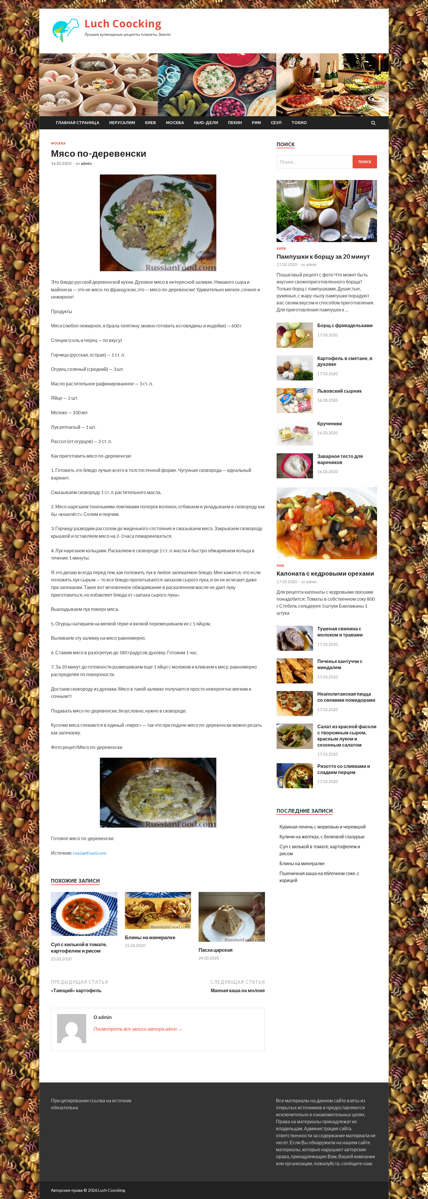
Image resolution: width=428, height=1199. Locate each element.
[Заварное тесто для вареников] (295, 476)
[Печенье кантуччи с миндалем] (295, 681)
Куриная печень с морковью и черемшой (323, 826)
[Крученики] (295, 444)
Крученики (329, 423)
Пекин (235, 122)
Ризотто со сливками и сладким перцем (343, 769)
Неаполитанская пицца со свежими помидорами (346, 697)
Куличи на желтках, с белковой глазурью (322, 836)
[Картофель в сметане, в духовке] (295, 378)
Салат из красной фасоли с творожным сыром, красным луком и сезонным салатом (346, 735)
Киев (150, 122)
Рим (256, 122)
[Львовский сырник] (295, 411)
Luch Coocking (122, 23)
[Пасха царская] (232, 943)
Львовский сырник (339, 391)
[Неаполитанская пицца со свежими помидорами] (295, 714)
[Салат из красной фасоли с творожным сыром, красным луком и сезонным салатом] (295, 747)
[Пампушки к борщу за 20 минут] (327, 243)
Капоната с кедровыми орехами (325, 573)
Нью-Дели (206, 122)
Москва (175, 122)
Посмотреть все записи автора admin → (138, 1029)
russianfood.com (89, 853)
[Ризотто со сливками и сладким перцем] (295, 786)
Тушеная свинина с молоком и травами (340, 631)
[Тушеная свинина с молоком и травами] (295, 649)
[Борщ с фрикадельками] (295, 346)
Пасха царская (216, 950)
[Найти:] (327, 161)
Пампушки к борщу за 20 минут (323, 256)
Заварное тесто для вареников (340, 459)
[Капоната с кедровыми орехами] (327, 560)
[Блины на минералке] (158, 930)
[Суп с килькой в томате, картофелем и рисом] (84, 937)
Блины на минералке (150, 937)
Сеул (276, 122)
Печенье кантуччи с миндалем (339, 664)
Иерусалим (122, 122)
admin (86, 163)
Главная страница (77, 122)
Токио (299, 122)
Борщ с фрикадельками (345, 325)
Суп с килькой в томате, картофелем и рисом (79, 947)
